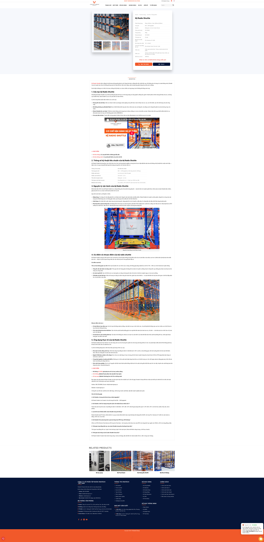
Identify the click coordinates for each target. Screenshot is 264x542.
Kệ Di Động (96, 374)
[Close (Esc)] (1, 534)
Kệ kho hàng (143, 14)
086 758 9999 (250, 531)
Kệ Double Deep (146, 489)
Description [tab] (132, 79)
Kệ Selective (145, 487)
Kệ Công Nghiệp (146, 485)
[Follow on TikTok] (81, 520)
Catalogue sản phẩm (120, 500)
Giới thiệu (115, 5)
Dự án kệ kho (118, 489)
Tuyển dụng (118, 498)
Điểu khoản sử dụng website (167, 496)
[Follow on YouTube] (87, 520)
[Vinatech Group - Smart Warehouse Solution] (94, 3)
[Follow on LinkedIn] (84, 520)
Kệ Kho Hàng (123, 5)
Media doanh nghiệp (120, 496)
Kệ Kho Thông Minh (152, 14)
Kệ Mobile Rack (146, 511)
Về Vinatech (118, 485)
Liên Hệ (146, 5)
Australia (81, 511)
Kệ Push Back (146, 498)
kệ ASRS (100, 371)
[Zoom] (95, 38)
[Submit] (173, 5)
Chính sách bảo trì (165, 487)
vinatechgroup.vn (87, 495)
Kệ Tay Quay (146, 513)
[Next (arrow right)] (5, 539)
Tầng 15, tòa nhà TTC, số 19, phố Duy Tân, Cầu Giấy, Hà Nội (95, 504)
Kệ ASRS (145, 509)
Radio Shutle (146, 507)
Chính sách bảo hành (166, 485)
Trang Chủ (108, 5)
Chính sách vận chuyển (166, 492)
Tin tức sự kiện (119, 487)
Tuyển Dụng (153, 5)
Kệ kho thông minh (98, 157)
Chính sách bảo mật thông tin (167, 494)
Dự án (140, 5)
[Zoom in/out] (5, 534)
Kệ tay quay (96, 376)
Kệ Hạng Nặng (146, 492)
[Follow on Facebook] (79, 520)
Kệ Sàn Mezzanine (147, 494)
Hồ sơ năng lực (119, 494)
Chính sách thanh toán (166, 489)
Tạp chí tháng (119, 492)
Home (136, 14)
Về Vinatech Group (165, 1)
